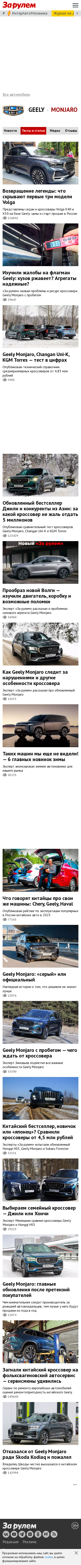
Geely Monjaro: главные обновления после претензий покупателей (36, 1289)
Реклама (29, 1541)
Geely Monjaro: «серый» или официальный (34, 977)
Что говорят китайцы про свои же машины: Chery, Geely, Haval (38, 901)
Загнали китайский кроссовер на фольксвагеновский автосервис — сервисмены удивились (40, 1375)
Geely (36, 110)
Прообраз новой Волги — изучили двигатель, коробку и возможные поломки (37, 596)
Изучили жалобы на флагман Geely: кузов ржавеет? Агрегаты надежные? (39, 278)
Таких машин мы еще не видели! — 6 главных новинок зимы (40, 756)
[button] (77, 1553)
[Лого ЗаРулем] (19, 5)
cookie (48, 1557)
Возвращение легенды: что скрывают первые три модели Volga (37, 196)
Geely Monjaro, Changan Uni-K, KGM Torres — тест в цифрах (36, 357)
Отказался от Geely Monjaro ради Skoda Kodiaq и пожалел (37, 1454)
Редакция (10, 1541)
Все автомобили (16, 94)
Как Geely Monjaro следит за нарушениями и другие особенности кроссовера (35, 678)
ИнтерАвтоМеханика (29, 13)
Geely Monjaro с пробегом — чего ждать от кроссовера (40, 1053)
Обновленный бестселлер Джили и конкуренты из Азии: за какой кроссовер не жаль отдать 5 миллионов (40, 511)
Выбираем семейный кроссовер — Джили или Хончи (39, 1210)
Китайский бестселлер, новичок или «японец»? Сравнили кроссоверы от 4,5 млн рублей (39, 1132)
